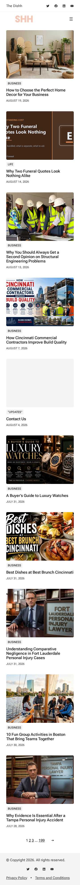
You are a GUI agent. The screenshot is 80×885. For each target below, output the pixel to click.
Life (10, 164)
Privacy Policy (16, 878)
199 (42, 840)
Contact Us (16, 419)
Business (14, 83)
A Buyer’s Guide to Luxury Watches (37, 495)
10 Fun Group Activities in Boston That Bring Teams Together (35, 736)
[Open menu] (71, 19)
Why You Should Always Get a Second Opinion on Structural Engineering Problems (32, 256)
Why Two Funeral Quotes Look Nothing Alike (33, 173)
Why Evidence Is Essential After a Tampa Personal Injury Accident (35, 817)
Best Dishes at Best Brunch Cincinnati (40, 572)
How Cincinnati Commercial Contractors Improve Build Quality (36, 340)
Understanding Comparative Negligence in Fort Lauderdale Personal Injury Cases (33, 653)
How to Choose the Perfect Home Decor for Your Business (36, 92)
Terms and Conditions (52, 878)
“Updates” (15, 412)
